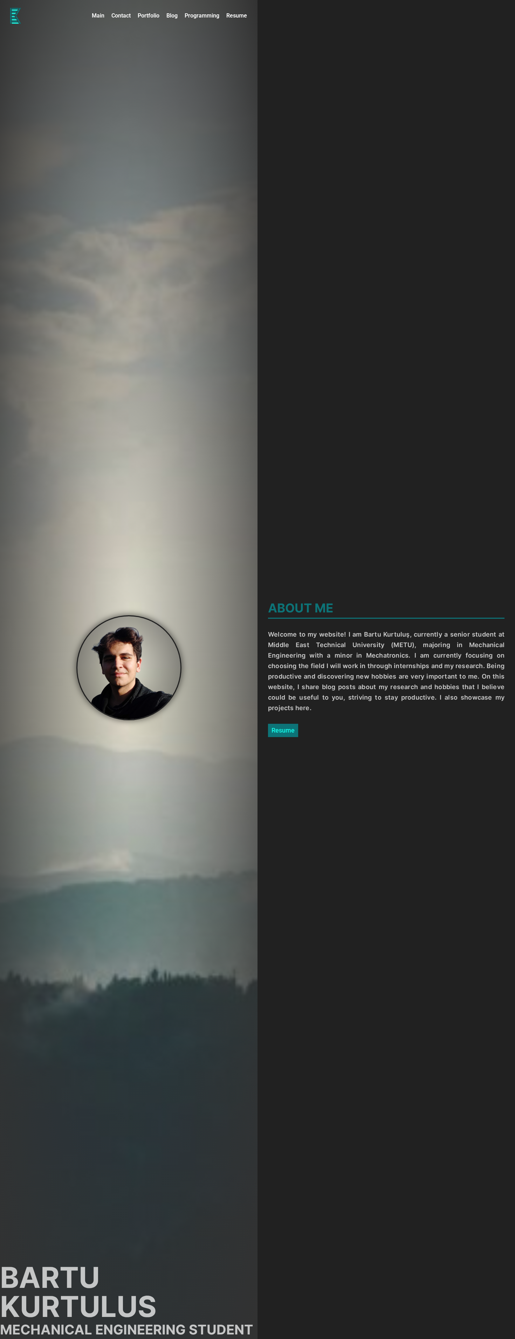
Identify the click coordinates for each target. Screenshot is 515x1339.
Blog (172, 15)
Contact (121, 15)
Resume (236, 15)
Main (98, 15)
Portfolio (148, 15)
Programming (202, 15)
